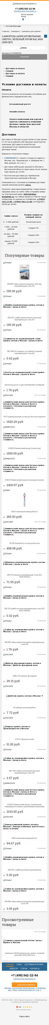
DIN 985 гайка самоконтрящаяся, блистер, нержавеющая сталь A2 (24, 285)
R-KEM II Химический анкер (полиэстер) (24, 448)
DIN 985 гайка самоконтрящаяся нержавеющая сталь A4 (24, 903)
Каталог (9, 26)
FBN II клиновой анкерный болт (24, 838)
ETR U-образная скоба (24, 739)
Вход (23, 16)
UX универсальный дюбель (24, 708)
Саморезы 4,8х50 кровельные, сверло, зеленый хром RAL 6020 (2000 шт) (24, 954)
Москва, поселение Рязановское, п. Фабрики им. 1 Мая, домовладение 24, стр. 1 (25, 989)
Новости (14, 969)
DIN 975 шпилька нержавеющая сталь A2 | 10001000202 (24, 576)
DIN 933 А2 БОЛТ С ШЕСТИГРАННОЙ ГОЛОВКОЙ (24, 385)
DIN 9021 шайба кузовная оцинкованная (24, 870)
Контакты (35, 969)
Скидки (9, 71)
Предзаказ (24, 57)
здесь (28, 185)
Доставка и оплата (15, 68)
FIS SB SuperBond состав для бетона (24, 543)
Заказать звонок (26, 985)
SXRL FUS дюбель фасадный (24, 676)
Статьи (24, 969)
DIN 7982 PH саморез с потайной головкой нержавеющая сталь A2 (24, 352)
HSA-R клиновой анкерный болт (24, 512)
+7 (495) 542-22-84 (25, 8)
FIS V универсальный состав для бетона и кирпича (24, 417)
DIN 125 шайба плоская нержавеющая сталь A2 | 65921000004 (24, 610)
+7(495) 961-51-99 (22, 202)
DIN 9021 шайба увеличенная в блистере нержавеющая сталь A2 (24, 319)
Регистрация (27, 14)
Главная (10, 964)
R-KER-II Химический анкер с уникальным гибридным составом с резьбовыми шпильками (24, 806)
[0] (21, 21)
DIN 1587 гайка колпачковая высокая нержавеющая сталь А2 (24, 772)
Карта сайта (24, 1016)
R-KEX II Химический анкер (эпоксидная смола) (24, 480)
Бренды (17, 26)
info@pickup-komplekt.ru (25, 11)
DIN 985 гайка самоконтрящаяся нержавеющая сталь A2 (24, 643)
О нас (19, 964)
